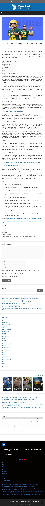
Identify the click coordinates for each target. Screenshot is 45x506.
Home (3, 462)
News (3, 357)
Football (4, 340)
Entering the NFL (6, 64)
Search (4, 288)
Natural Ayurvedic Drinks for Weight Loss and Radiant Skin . (14, 3)
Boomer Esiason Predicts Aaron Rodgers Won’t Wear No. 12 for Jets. (24, 218)
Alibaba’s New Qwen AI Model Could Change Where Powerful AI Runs (18, 300)
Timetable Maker (6, 480)
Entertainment (5, 336)
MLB (3, 354)
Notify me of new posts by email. (10, 276)
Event (3, 338)
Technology (5, 365)
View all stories (39, 375)
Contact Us (11, 501)
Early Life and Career (7, 62)
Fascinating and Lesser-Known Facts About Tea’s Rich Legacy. (28, 2)
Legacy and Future (6, 68)
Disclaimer (17, 501)
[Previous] (3, 384)
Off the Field (5, 67)
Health (3, 345)
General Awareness (7, 343)
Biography (5, 232)
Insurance (4, 349)
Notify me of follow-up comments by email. (13, 273)
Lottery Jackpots (6, 350)
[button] (42, 503)
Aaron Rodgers (5, 234)
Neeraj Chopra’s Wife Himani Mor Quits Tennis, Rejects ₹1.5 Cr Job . (16, 0)
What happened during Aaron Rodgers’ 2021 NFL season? (15, 238)
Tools (3, 478)
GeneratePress (30, 504)
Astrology (4, 317)
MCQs (3, 352)
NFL (10, 234)
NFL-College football (7, 359)
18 (8, 424)
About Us (6, 501)
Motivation (4, 356)
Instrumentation (6, 347)
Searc (40, 290)
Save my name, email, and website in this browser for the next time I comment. (21, 270)
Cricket (4, 327)
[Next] (42, 384)
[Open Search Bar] (43, 13)
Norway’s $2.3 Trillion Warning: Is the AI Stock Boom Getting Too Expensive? (20, 298)
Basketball (4, 319)
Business (4, 322)
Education (4, 333)
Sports (3, 363)
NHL (3, 361)
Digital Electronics (6, 329)
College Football (6, 324)
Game (3, 342)
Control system (5, 326)
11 (8, 423)
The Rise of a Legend (7, 65)
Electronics (4, 335)
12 (14, 423)
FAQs (3, 70)
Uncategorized (5, 366)
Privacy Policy (24, 501)
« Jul (22, 430)
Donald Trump (5, 331)
